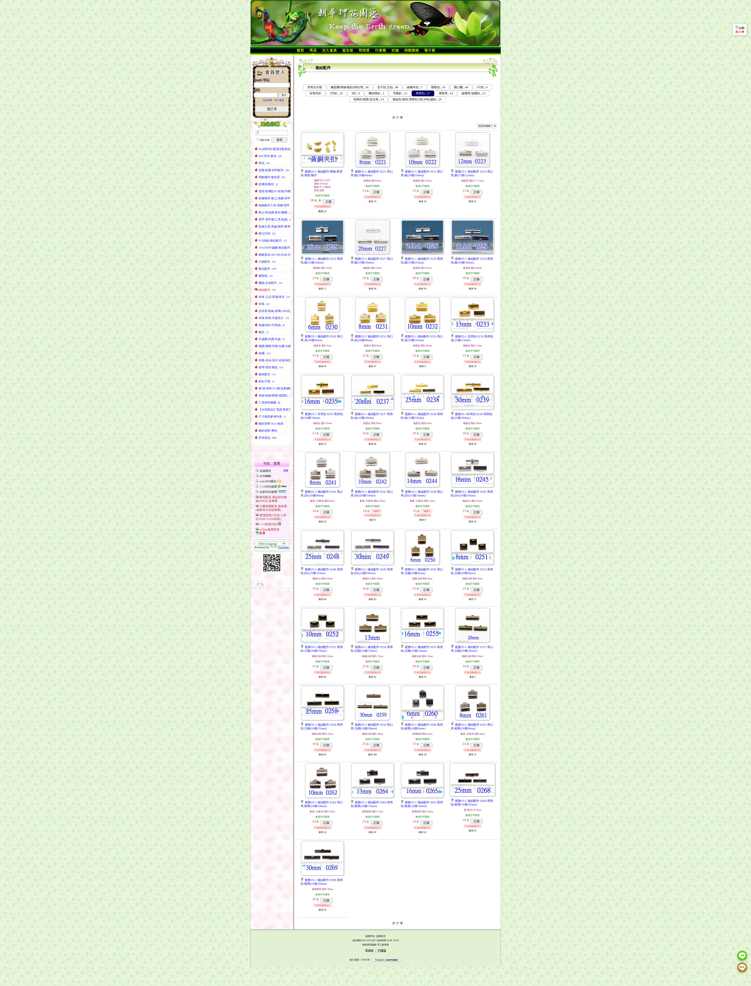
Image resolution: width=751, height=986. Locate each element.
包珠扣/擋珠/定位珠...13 (368, 99)
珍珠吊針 (315, 93)
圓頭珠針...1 (376, 93)
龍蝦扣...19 (438, 87)
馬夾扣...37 (423, 93)
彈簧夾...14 (446, 93)
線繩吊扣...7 (414, 87)
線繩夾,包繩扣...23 (473, 93)
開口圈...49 (461, 87)
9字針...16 (336, 93)
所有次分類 (314, 87)
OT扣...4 (482, 87)
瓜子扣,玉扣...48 (387, 87)
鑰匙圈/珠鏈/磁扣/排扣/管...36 (350, 87)
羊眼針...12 (400, 93)
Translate (283, 547)
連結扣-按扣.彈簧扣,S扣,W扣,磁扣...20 (417, 99)
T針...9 (355, 93)
